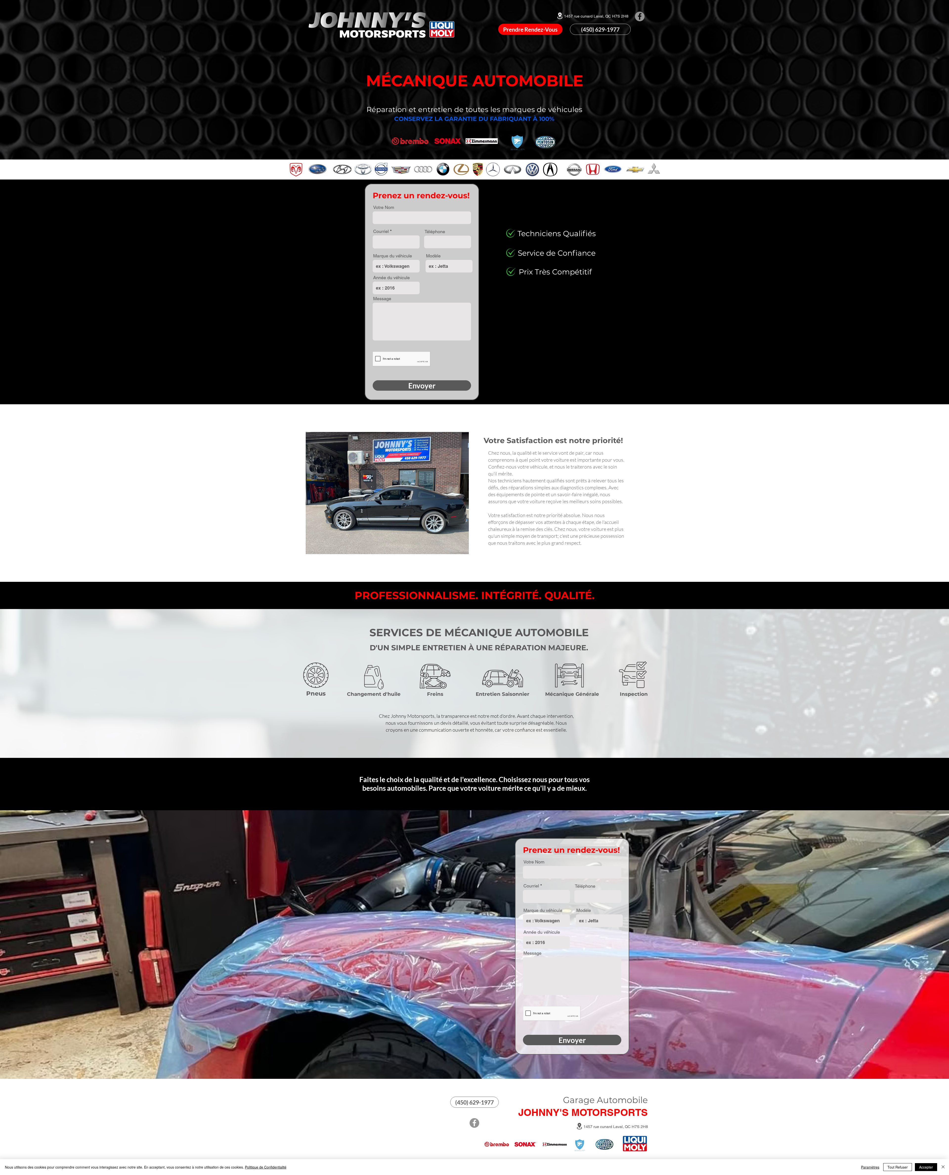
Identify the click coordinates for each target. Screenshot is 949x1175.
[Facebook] (640, 16)
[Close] (943, 1167)
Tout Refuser (897, 1167)
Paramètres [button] (870, 1167)
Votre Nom (383, 207)
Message (382, 298)
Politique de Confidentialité (265, 1167)
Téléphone (435, 231)
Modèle (433, 256)
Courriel (381, 231)
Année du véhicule (391, 277)
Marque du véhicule (392, 256)
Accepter (926, 1167)
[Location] (559, 15)
